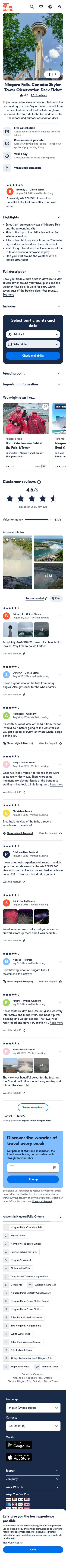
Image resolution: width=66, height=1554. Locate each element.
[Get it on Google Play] (19, 1445)
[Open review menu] (60, 615)
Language (12, 1399)
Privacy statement (42, 1201)
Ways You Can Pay (17, 1494)
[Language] (50, 7)
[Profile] (59, 7)
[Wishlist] (41, 7)
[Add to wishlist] (45, 407)
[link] (26, 437)
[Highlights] (59, 217)
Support (10, 1470)
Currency (11, 1417)
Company (12, 1479)
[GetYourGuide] (8, 7)
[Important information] (59, 384)
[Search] (32, 7)
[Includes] (59, 306)
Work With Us (14, 1487)
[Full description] (59, 272)
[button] (33, 95)
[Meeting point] (59, 373)
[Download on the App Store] (19, 1458)
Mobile (10, 1437)
